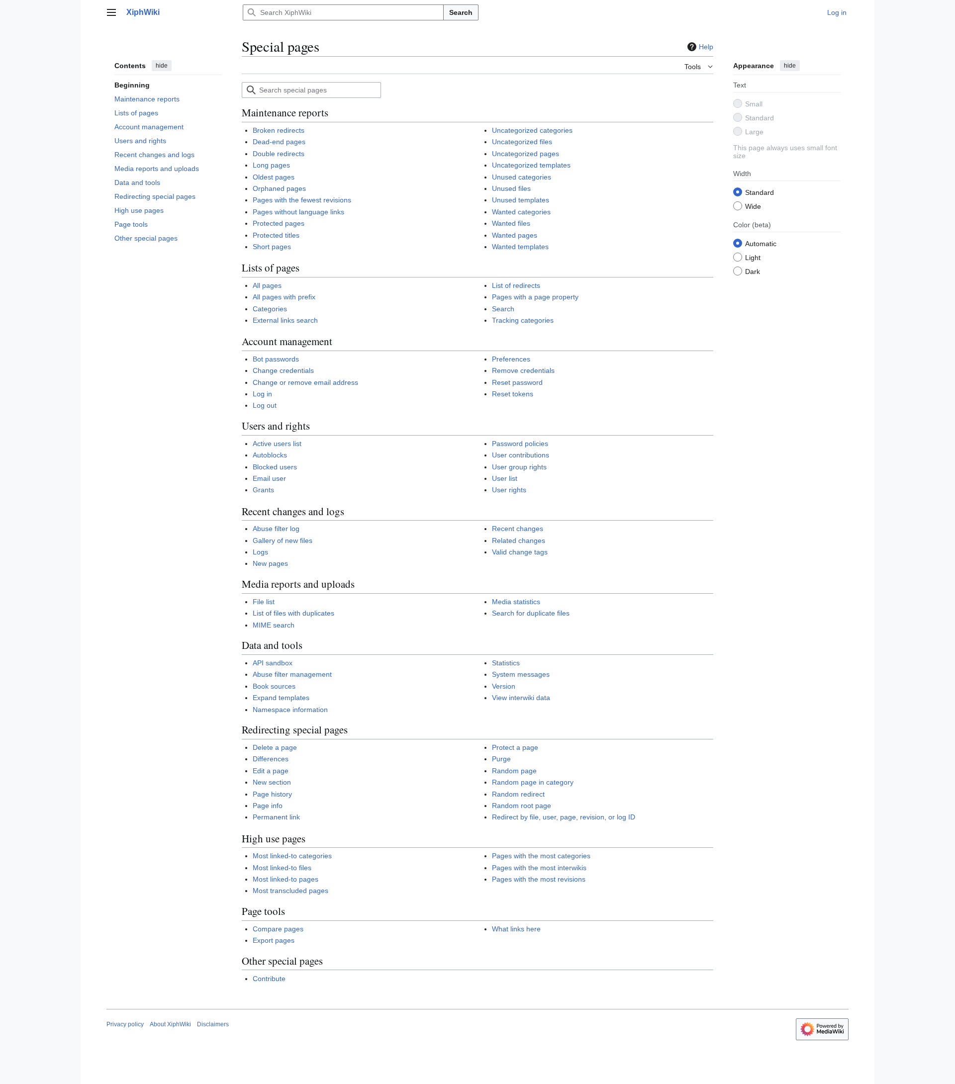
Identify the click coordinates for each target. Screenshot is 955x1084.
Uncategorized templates (531, 165)
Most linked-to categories (292, 856)
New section (272, 782)
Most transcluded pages (290, 891)
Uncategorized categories (532, 130)
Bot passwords (276, 359)
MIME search (273, 625)
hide (162, 65)
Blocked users (275, 467)
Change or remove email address (305, 382)
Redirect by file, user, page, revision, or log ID (563, 817)
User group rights (519, 467)
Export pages (273, 940)
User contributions (520, 455)
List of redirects (516, 285)
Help (706, 47)
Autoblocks (270, 455)
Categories (270, 309)
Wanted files (511, 223)
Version (503, 686)
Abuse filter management (292, 674)
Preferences (511, 359)
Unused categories (521, 177)
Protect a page (515, 747)
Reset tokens (512, 394)
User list (504, 478)
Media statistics (516, 602)
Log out (265, 405)
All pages (267, 285)
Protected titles (276, 235)
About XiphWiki (170, 1024)
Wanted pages (514, 235)
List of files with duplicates (293, 613)
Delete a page (275, 747)
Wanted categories (521, 212)
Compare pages (278, 929)
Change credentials (283, 370)
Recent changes (517, 529)
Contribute (269, 979)
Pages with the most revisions (538, 879)
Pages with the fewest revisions (302, 200)
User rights (509, 490)
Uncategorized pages (525, 154)
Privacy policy (125, 1024)
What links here (516, 929)
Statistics (506, 663)
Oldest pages (273, 177)
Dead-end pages (279, 142)
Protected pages (278, 223)
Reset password (517, 382)
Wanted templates (520, 247)
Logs (260, 552)
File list (264, 602)
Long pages (271, 165)
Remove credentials (523, 370)
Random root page (521, 806)
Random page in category (532, 782)
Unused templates (520, 200)
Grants (263, 490)
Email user (269, 478)
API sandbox (272, 663)
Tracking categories (523, 320)
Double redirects (278, 154)
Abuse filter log (276, 529)
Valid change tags (520, 552)
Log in (262, 394)
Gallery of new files (282, 540)
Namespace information (290, 710)
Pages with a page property (535, 297)
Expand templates (281, 698)
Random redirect (518, 794)
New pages (270, 563)
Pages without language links (298, 212)
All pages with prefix (284, 297)
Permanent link (276, 817)
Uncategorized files (522, 142)
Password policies (520, 444)
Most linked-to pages (285, 879)
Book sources (274, 686)
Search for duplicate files (531, 613)
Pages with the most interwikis (539, 868)
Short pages (272, 247)
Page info (268, 806)
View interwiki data (521, 698)
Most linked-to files (282, 868)
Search (461, 12)
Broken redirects (278, 130)
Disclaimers (213, 1024)
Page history (272, 794)
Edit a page (270, 771)
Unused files (511, 188)
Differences (270, 759)
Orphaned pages (279, 188)
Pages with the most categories (541, 856)
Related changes (518, 540)
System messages (521, 674)
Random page (514, 771)
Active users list (277, 444)
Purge (501, 759)
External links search (285, 320)
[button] (111, 12)
